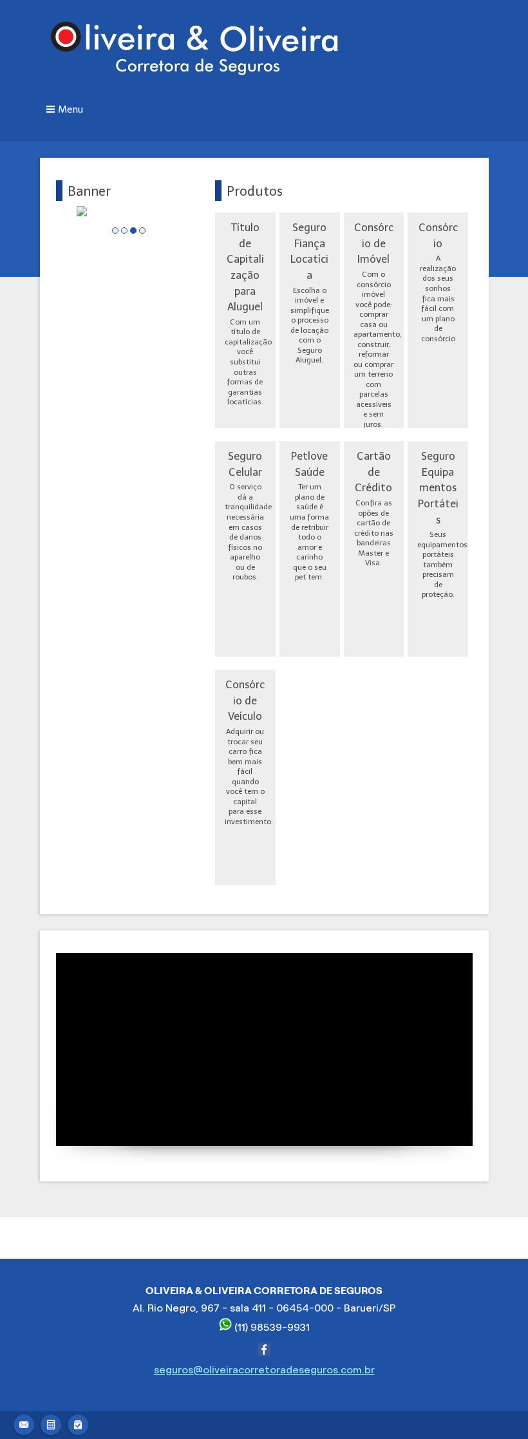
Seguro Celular (245, 463)
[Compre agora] (78, 1423)
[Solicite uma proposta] (51, 1423)
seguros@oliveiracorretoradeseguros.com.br (264, 1369)
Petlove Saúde (309, 463)
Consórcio (438, 235)
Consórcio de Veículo (245, 700)
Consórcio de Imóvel (373, 243)
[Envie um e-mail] (24, 1423)
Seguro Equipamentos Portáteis (438, 487)
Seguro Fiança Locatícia (309, 251)
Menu (70, 109)
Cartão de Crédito (373, 471)
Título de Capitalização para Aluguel (245, 267)
